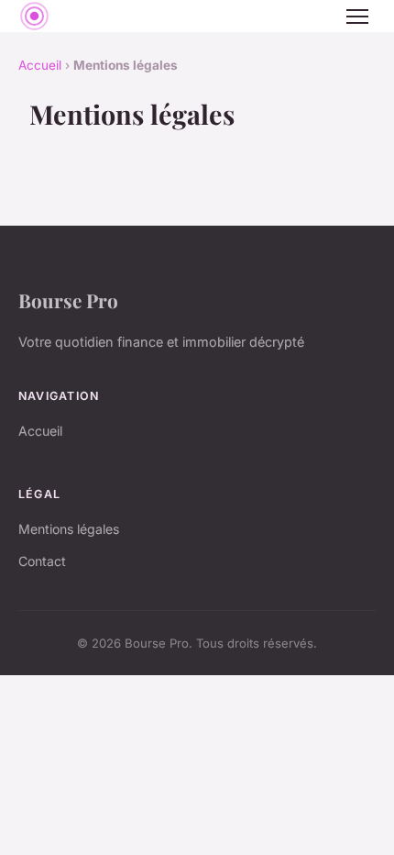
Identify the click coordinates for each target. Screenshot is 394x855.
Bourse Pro (68, 300)
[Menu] (357, 16)
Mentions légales (68, 529)
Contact (42, 561)
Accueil (39, 65)
